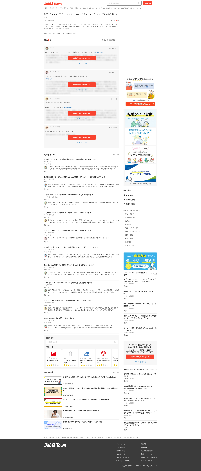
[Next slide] (114, 358)
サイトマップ (120, 444)
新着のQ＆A (130, 195)
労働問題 (128, 242)
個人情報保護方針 (147, 451)
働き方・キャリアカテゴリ (132, 210)
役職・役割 (129, 238)
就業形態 (128, 224)
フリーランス (129, 214)
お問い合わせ (120, 451)
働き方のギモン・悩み (70, 8)
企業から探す (130, 199)
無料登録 (148, 3)
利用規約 (144, 447)
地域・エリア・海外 (132, 228)
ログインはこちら (82, 63)
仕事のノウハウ (130, 221)
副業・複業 (129, 235)
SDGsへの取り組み (122, 457)
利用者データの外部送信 (149, 457)
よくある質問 (120, 447)
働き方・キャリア (56, 8)
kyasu (52, 48)
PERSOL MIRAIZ (146, 461)
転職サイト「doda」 (123, 461)
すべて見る (116, 154)
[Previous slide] (49, 358)
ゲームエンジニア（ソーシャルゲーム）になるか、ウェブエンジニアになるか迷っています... (110, 8)
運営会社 (144, 444)
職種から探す (130, 204)
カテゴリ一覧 (120, 454)
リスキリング (129, 245)
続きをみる (99, 52)
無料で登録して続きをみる (82, 58)
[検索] (139, 3)
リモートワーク (130, 217)
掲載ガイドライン (147, 454)
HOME (46, 8)
